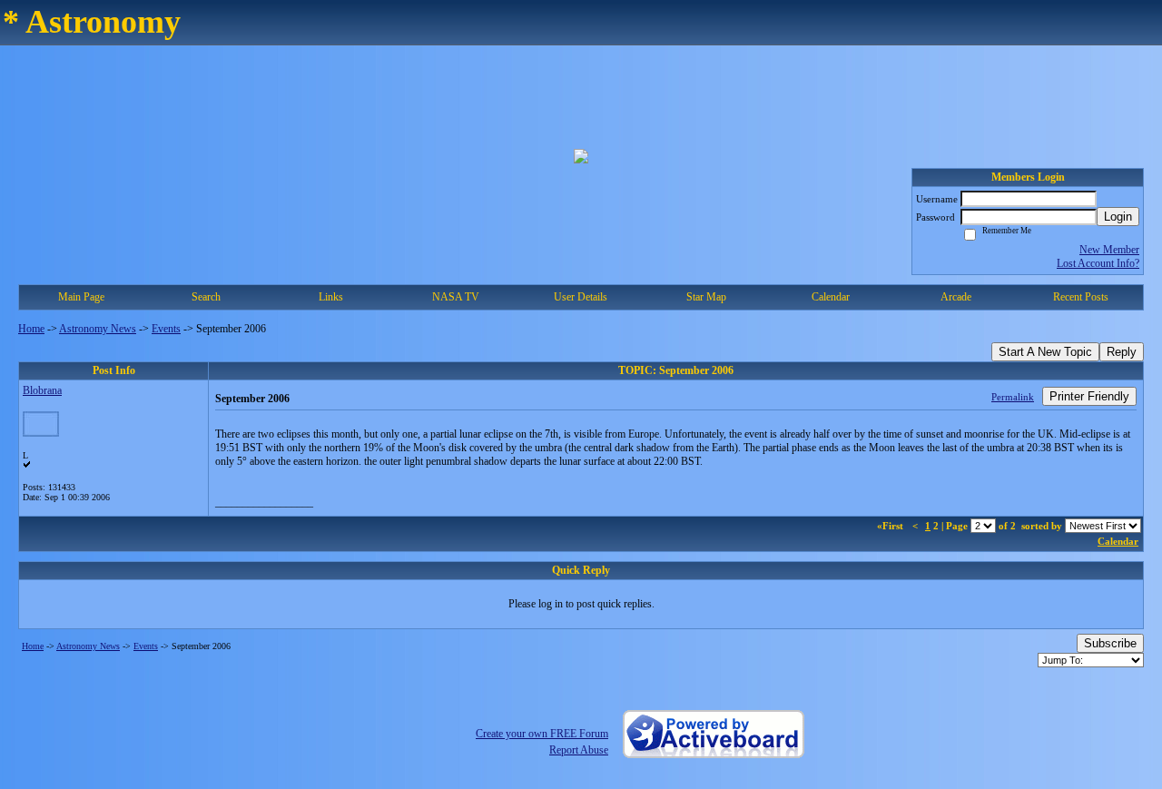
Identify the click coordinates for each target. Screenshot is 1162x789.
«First (891, 525)
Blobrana (42, 390)
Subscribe (1110, 643)
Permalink (1012, 396)
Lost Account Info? (1098, 263)
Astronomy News (97, 328)
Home (31, 328)
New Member (1109, 249)
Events (166, 328)
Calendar (1118, 541)
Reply (1122, 352)
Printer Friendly (1089, 396)
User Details (580, 297)
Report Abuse (578, 750)
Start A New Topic (1045, 352)
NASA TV (455, 297)
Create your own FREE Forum (542, 733)
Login (1118, 216)
